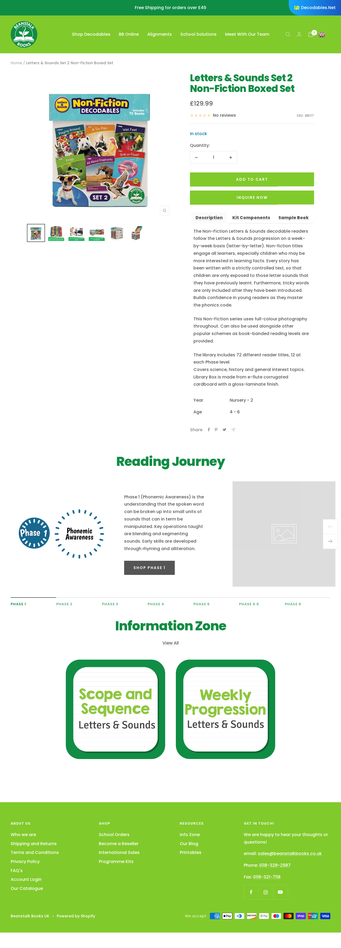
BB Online (129, 34)
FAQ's (17, 871)
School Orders (114, 835)
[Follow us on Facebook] (251, 892)
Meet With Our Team (247, 34)
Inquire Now (252, 197)
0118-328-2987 (275, 865)
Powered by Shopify (76, 916)
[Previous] (330, 526)
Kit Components (251, 218)
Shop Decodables (91, 34)
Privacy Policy (25, 861)
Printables (190, 852)
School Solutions (198, 34)
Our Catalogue (27, 888)
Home (16, 63)
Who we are (23, 835)
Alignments (159, 34)
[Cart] (310, 34)
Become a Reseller (119, 844)
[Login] (299, 34)
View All (171, 643)
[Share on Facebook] (209, 429)
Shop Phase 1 (149, 567)
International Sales (119, 852)
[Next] (330, 541)
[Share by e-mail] (233, 429)
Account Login (26, 879)
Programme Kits (116, 861)
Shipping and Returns (34, 844)
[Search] (288, 34)
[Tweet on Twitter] (224, 429)
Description (209, 218)
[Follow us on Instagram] (265, 892)
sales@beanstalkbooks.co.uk (290, 853)
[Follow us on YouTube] (280, 892)
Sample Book (293, 218)
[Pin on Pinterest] (216, 429)
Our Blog (189, 844)
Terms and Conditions (35, 852)
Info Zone (190, 835)
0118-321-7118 (267, 877)
